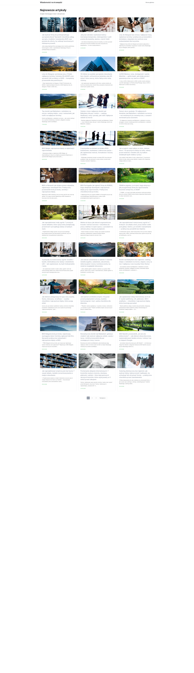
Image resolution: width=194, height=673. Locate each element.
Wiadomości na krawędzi (51, 2)
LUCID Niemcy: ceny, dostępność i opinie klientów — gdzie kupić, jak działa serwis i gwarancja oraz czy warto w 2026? (134, 76)
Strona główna (150, 2)
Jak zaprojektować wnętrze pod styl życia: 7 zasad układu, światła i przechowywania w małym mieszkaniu (58, 373)
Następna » (103, 398)
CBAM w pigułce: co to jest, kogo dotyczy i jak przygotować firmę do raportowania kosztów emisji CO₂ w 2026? (135, 188)
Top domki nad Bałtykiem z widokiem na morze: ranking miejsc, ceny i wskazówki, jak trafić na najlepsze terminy (58, 113)
